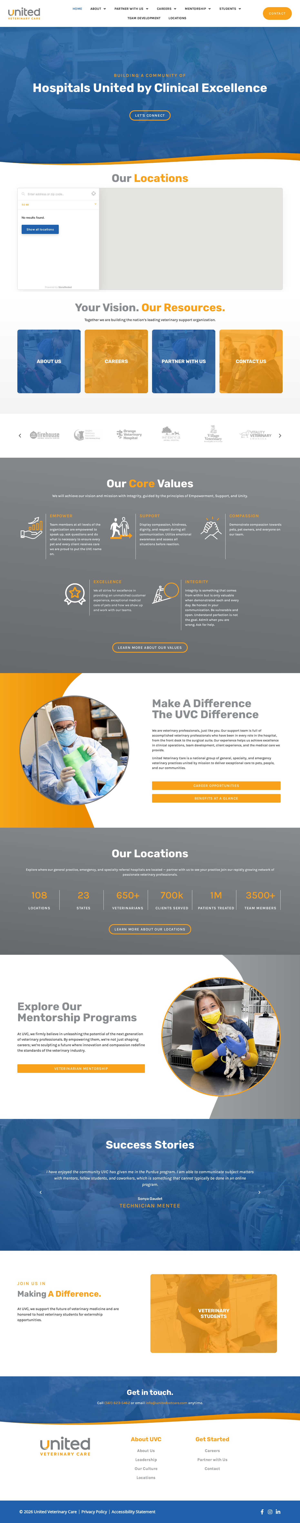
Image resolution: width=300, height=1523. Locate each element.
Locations (178, 18)
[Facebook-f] (262, 1511)
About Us (146, 1450)
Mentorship (195, 9)
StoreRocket (65, 287)
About (95, 9)
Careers (164, 9)
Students (227, 9)
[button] (19, 435)
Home (77, 9)
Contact (212, 1468)
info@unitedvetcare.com (166, 1403)
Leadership (146, 1459)
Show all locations (40, 229)
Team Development (144, 18)
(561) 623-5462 (117, 1403)
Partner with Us (212, 1459)
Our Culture (146, 1468)
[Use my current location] (93, 194)
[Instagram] (270, 1511)
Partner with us (128, 9)
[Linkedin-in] (278, 1511)
